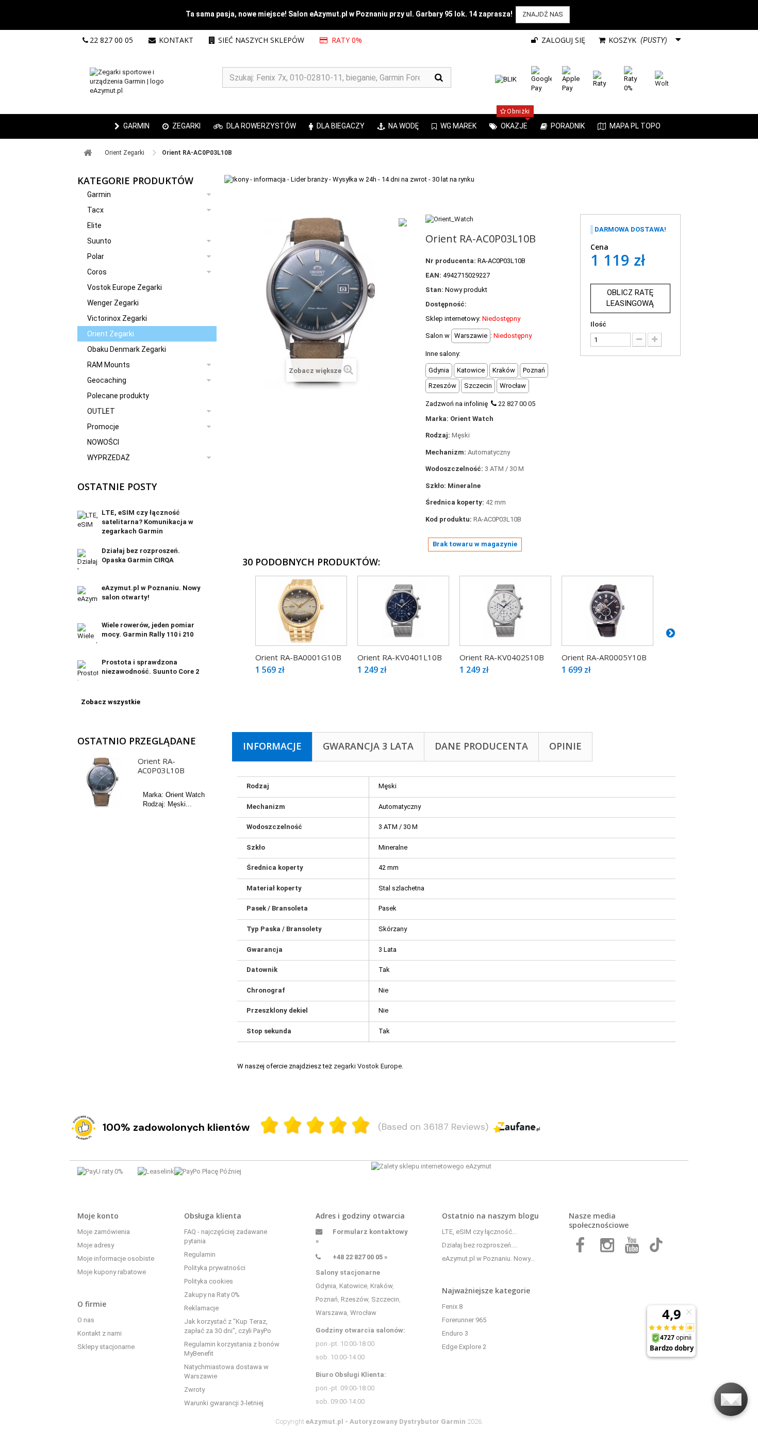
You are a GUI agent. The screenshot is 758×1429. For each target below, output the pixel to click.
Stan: (434, 290)
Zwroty (194, 1389)
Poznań (327, 1299)
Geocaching (106, 380)
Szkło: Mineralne (453, 486)
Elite (94, 225)
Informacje (272, 746)
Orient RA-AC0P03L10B (161, 765)
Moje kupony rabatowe (111, 1272)
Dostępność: (446, 304)
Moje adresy (95, 1245)
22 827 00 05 (111, 40)
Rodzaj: (437, 435)
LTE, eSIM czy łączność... (479, 1232)
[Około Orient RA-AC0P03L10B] (102, 782)
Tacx (95, 210)
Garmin (99, 194)
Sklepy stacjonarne (106, 1347)
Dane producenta (481, 746)
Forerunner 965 (464, 1320)
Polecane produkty (118, 396)
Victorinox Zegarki (117, 318)
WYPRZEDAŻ (108, 457)
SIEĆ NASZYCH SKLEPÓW (261, 40)
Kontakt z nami (99, 1333)
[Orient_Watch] (449, 218)
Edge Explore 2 (464, 1347)
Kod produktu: (448, 519)
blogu (528, 1216)
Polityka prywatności (214, 1268)
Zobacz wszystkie (110, 702)
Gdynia (326, 1286)
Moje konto (98, 1216)
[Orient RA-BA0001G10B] (301, 611)
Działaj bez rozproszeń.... (479, 1245)
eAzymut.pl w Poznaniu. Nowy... (488, 1258)
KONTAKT (176, 40)
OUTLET (101, 411)
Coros (97, 272)
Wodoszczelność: (454, 469)
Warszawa (331, 1313)
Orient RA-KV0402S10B (501, 657)
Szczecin (385, 1299)
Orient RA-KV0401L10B (399, 657)
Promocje (103, 427)
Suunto (99, 241)
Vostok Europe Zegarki (124, 287)
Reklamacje (201, 1308)
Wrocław (363, 1313)
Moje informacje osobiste (115, 1258)
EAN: (433, 275)
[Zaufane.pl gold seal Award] (83, 1128)
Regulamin (200, 1254)
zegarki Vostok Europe (368, 1066)
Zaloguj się (562, 40)
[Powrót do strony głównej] (87, 153)
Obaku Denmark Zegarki (126, 349)
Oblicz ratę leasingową (630, 298)
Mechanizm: (445, 452)
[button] (181, 126)
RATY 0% (347, 40)
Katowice (353, 1286)
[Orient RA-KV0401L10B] (403, 611)
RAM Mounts (108, 365)
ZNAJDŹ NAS (542, 14)
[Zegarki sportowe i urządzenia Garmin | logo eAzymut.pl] (150, 81)
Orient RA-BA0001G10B (298, 657)
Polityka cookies (208, 1281)
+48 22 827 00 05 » (360, 1257)
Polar (95, 256)
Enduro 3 (455, 1333)
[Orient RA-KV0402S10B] (505, 611)
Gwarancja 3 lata (368, 746)
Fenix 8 (452, 1306)
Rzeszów (354, 1299)
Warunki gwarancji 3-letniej (223, 1403)
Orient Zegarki (110, 334)
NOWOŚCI (103, 442)
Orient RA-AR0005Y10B (604, 657)
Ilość (598, 324)
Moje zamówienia (103, 1232)
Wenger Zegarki (113, 303)
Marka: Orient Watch (459, 419)
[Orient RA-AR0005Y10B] (607, 611)
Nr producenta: (450, 260)
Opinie (565, 746)
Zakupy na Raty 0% (212, 1294)
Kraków (381, 1286)
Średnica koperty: (454, 502)
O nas (85, 1320)
